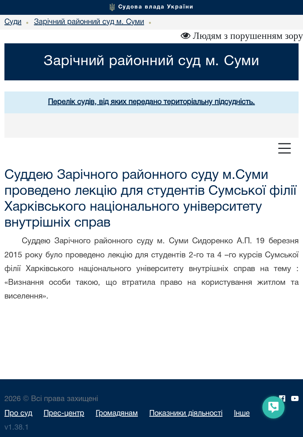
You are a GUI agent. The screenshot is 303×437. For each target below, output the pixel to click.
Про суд (18, 413)
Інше (242, 413)
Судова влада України (156, 7)
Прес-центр (64, 413)
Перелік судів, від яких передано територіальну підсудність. (151, 102)
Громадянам (117, 413)
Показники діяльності (185, 413)
